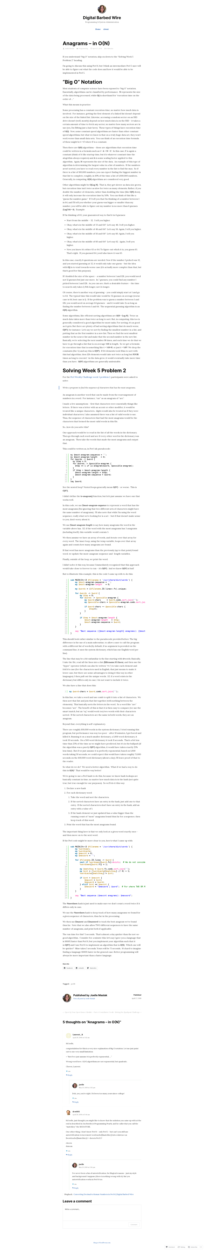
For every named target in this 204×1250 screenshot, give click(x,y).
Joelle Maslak (69, 48)
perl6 (73, 984)
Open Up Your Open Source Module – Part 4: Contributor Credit (88, 1012)
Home (98, 29)
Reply (70, 1075)
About (106, 29)
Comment (134, 1224)
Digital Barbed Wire (102, 17)
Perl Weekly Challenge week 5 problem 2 (90, 377)
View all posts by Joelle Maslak (84, 999)
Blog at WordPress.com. (102, 1243)
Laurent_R (78, 1034)
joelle (81, 1084)
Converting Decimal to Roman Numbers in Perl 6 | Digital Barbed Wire (104, 1194)
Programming (83, 48)
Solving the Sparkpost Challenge (127, 1012)
